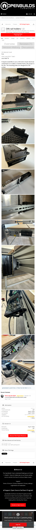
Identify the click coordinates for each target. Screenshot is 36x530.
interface (22, 38)
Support (18, 481)
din (17, 38)
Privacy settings (28, 483)
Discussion (27, 47)
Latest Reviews (20, 18)
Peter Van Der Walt (22, 388)
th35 (33, 38)
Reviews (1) (26, 43)
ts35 (3, 40)
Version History (11, 47)
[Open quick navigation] (33, 24)
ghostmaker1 (5, 388)
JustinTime (12, 388)
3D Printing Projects (29, 414)
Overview (9, 43)
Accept (14, 528)
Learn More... (20, 528)
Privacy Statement (18, 483)
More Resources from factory (12, 440)
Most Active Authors (8, 18)
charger (13, 38)
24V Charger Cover (6, 443)
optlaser (28, 38)
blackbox (7, 38)
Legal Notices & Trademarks (18, 485)
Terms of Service (7, 483)
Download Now (18, 34)
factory (32, 408)
